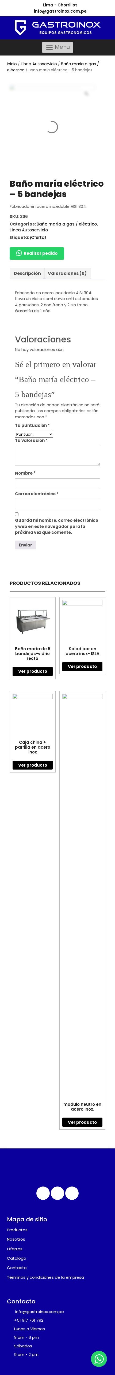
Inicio (12, 63)
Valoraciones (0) (67, 273)
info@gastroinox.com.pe (60, 11)
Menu (61, 47)
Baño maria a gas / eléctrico (67, 224)
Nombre (25, 473)
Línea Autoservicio (39, 63)
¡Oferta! (38, 237)
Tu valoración (31, 440)
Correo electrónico (37, 494)
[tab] (27, 273)
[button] (37, 253)
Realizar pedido (40, 253)
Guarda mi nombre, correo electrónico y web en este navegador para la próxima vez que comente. (56, 526)
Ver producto (32, 671)
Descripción (27, 273)
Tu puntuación (32, 425)
